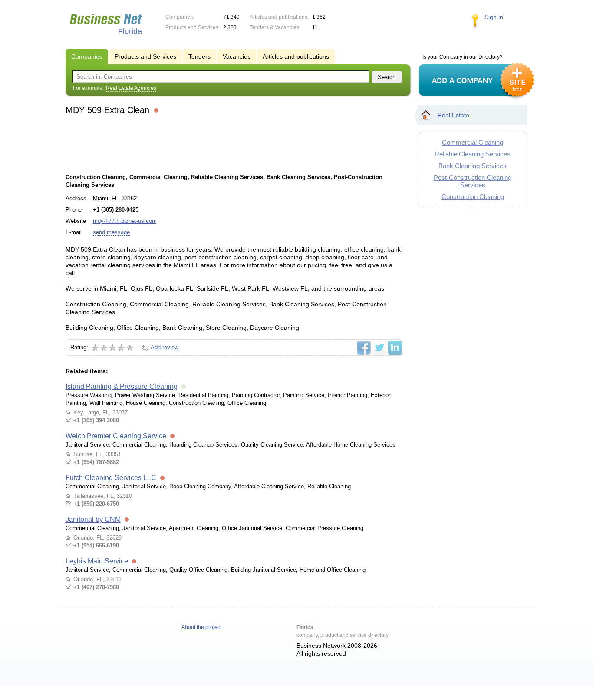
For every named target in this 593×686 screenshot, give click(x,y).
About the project (201, 627)
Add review (164, 347)
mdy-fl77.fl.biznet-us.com (125, 221)
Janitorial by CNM (93, 519)
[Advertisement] (234, 142)
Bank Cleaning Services (472, 165)
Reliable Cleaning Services (473, 154)
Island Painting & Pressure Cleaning (122, 386)
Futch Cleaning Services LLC (111, 477)
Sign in (493, 16)
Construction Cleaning (472, 196)
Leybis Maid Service (97, 561)
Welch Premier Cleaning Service (116, 436)
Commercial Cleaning (472, 142)
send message (111, 232)
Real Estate (453, 115)
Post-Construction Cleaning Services (472, 181)
